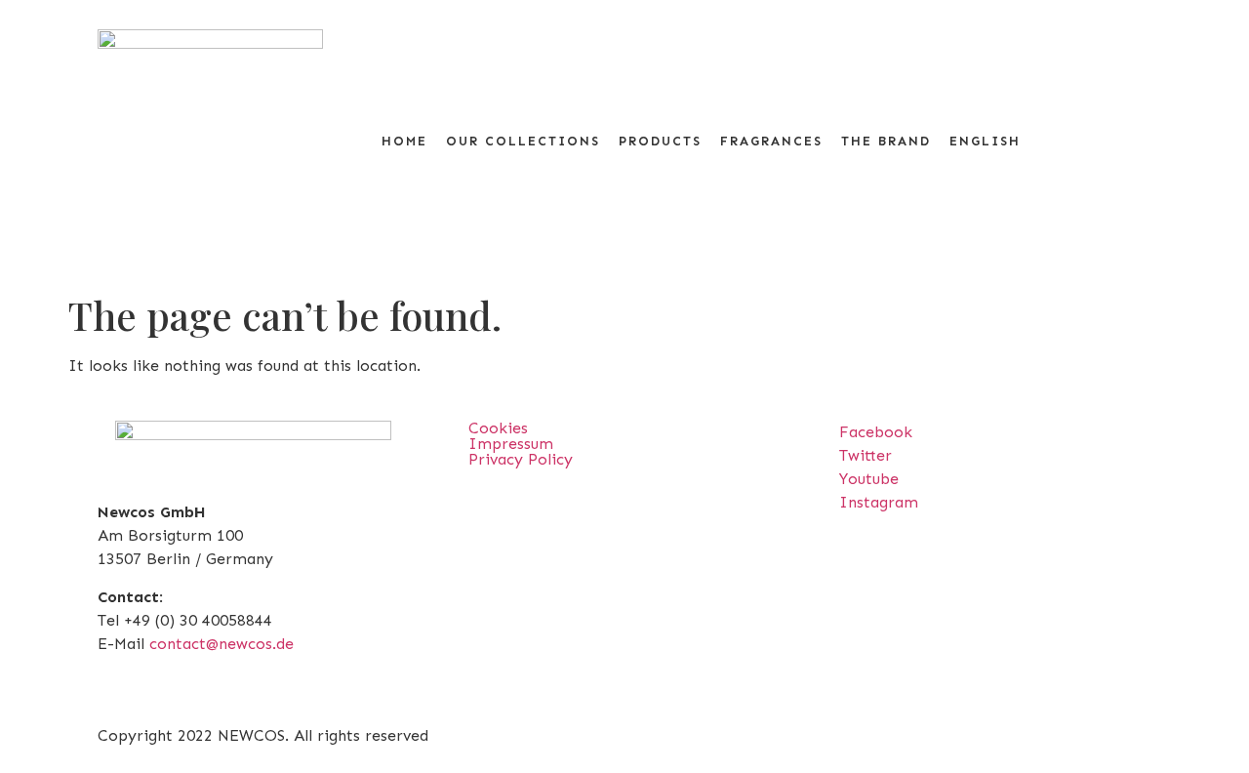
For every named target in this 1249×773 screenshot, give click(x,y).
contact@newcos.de (221, 643)
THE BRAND (886, 141)
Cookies (498, 428)
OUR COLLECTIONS (523, 141)
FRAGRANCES (771, 141)
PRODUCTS (660, 141)
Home (404, 141)
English (985, 141)
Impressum (510, 444)
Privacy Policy (520, 460)
